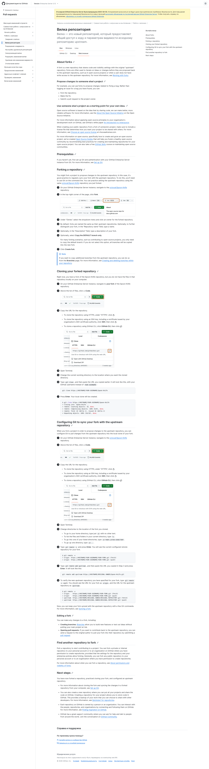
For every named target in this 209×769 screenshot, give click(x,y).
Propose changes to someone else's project (80, 81)
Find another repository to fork (76, 642)
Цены (110, 761)
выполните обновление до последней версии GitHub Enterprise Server (131, 14)
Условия (76, 761)
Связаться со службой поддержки (72, 743)
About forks (64, 62)
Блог (133, 761)
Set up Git (98, 162)
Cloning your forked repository (76, 271)
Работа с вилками (139, 23)
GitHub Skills (100, 144)
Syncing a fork (85, 609)
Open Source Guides (84, 139)
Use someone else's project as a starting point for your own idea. (91, 106)
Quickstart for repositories (103, 700)
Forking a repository (69, 169)
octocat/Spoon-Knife (70, 183)
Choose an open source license (84, 132)
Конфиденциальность (89, 761)
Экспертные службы (122, 761)
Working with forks (120, 75)
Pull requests (10, 14)
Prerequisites (65, 154)
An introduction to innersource (116, 122)
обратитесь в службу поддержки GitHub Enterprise (85, 16)
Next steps (64, 672)
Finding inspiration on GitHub (94, 710)
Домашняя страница (12, 10)
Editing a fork (64, 615)
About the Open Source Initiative (110, 113)
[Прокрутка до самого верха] (204, 764)
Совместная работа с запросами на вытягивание (112, 23)
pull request (65, 635)
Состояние (103, 761)
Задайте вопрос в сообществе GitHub (73, 740)
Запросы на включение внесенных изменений (74, 23)
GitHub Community (109, 717)
